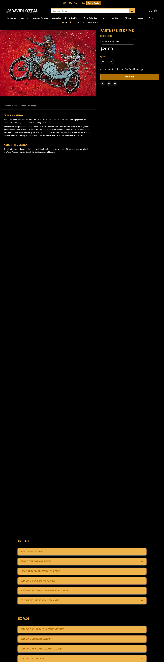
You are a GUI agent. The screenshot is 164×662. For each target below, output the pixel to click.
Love (105, 18)
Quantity (104, 57)
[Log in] (150, 11)
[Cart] (155, 11)
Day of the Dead (72, 18)
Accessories (11, 18)
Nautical (140, 18)
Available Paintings (40, 18)
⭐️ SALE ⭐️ (66, 22)
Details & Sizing (10, 105)
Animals (24, 18)
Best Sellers (56, 18)
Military (128, 18)
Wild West (92, 22)
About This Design (28, 105)
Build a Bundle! (55, 3)
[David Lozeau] (22, 10)
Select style (106, 36)
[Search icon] (132, 10)
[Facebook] (102, 83)
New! (151, 18)
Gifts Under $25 (90, 18)
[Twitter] (109, 83)
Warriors (79, 22)
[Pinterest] (115, 83)
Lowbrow (116, 18)
